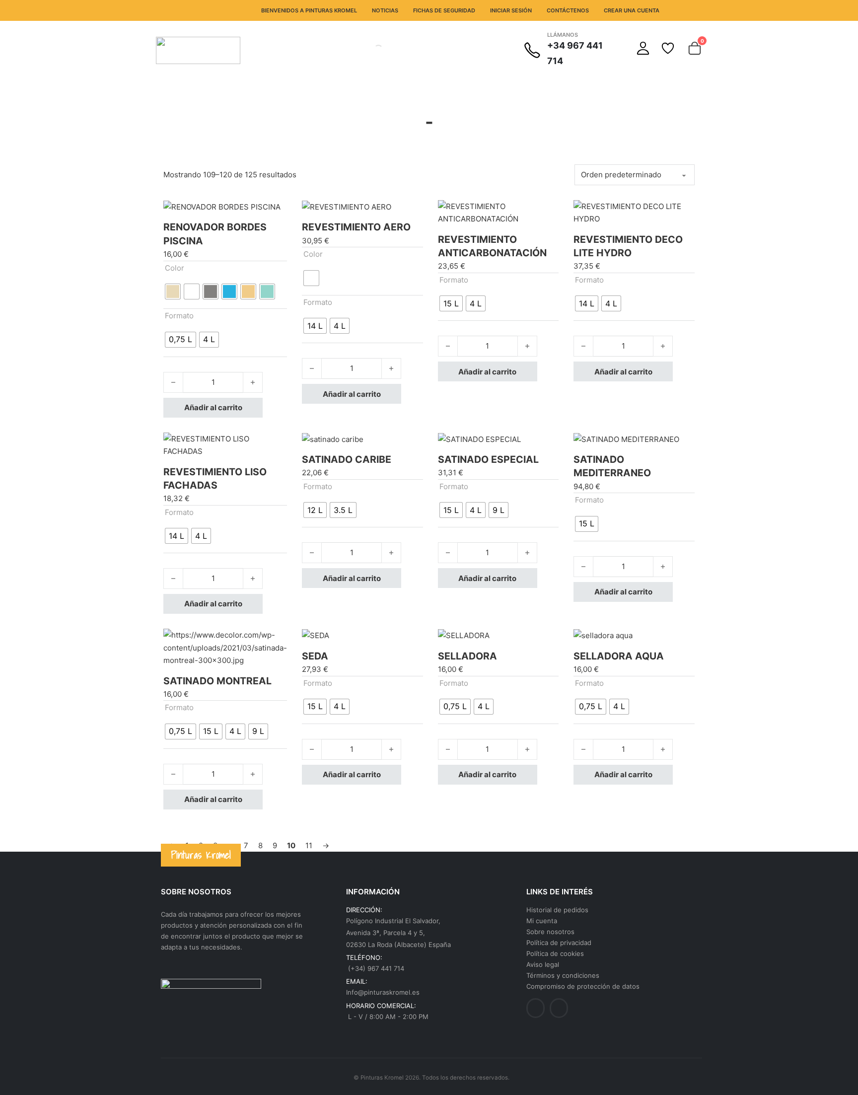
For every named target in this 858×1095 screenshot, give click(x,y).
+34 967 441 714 (575, 53)
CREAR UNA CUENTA (631, 10)
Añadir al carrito (213, 407)
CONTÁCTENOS (568, 10)
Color (174, 268)
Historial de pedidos (557, 910)
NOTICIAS (385, 10)
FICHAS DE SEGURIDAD (444, 10)
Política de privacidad (558, 943)
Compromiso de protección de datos (583, 986)
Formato (179, 315)
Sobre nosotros (550, 932)
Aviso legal (542, 964)
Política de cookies (555, 953)
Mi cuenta (541, 921)
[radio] (172, 291)
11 (308, 845)
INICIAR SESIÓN (511, 10)
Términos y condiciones (562, 975)
